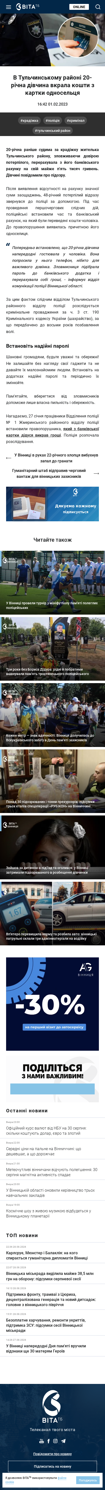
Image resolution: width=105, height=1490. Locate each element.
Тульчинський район (53, 130)
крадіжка (30, 120)
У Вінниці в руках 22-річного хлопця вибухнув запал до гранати (56, 457)
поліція (54, 120)
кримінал (76, 120)
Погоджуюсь (88, 1480)
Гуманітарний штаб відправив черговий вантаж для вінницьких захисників (49, 473)
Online (79, 6)
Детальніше (52, 1128)
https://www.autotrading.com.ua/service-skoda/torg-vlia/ (52, 1004)
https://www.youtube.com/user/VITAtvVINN (52, 504)
